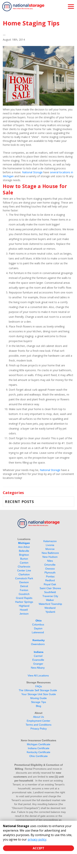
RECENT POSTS (19, 501)
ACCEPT (38, 848)
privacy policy (37, 839)
